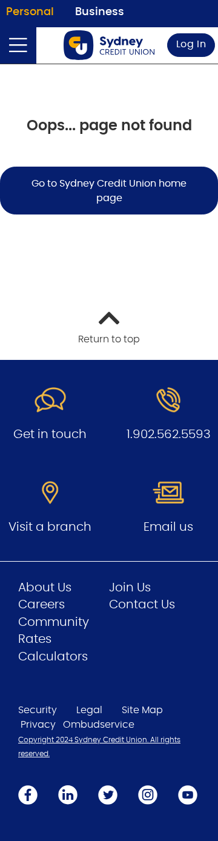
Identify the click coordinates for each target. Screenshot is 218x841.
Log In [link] (191, 44)
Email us (168, 527)
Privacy (38, 725)
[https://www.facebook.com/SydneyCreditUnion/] (28, 794)
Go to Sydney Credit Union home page (109, 191)
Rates (34, 639)
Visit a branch (49, 527)
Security (37, 710)
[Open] (18, 45)
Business (99, 12)
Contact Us (142, 605)
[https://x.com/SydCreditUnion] (107, 794)
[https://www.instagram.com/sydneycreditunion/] (147, 794)
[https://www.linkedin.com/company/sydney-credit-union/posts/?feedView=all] (68, 794)
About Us (44, 588)
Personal (30, 12)
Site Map (142, 710)
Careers (41, 605)
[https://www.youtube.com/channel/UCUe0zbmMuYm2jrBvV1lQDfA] (187, 794)
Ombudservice (98, 725)
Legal (89, 710)
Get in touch (50, 434)
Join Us (130, 588)
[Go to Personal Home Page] (109, 45)
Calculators (53, 657)
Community (53, 622)
